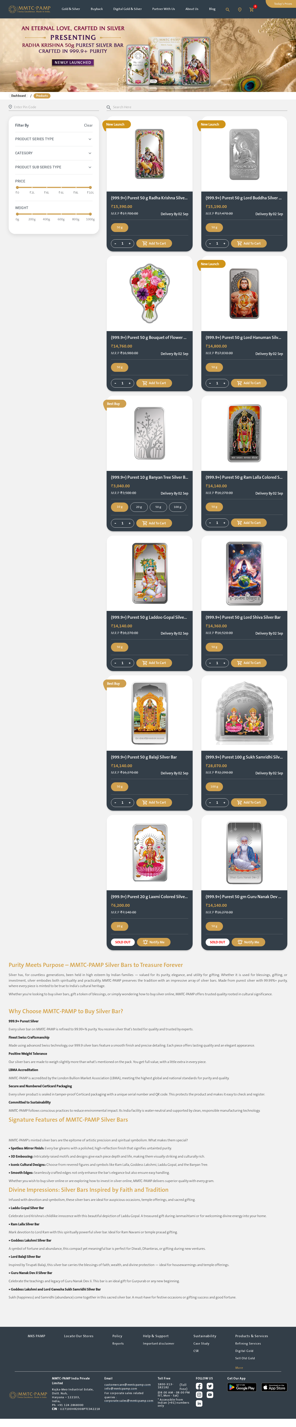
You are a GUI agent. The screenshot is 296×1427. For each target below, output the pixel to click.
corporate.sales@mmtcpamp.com (128, 1401)
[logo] (28, 1395)
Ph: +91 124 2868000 (68, 1405)
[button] (18, 95)
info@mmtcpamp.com (120, 1388)
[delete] (90, 139)
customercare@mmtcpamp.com (127, 1385)
